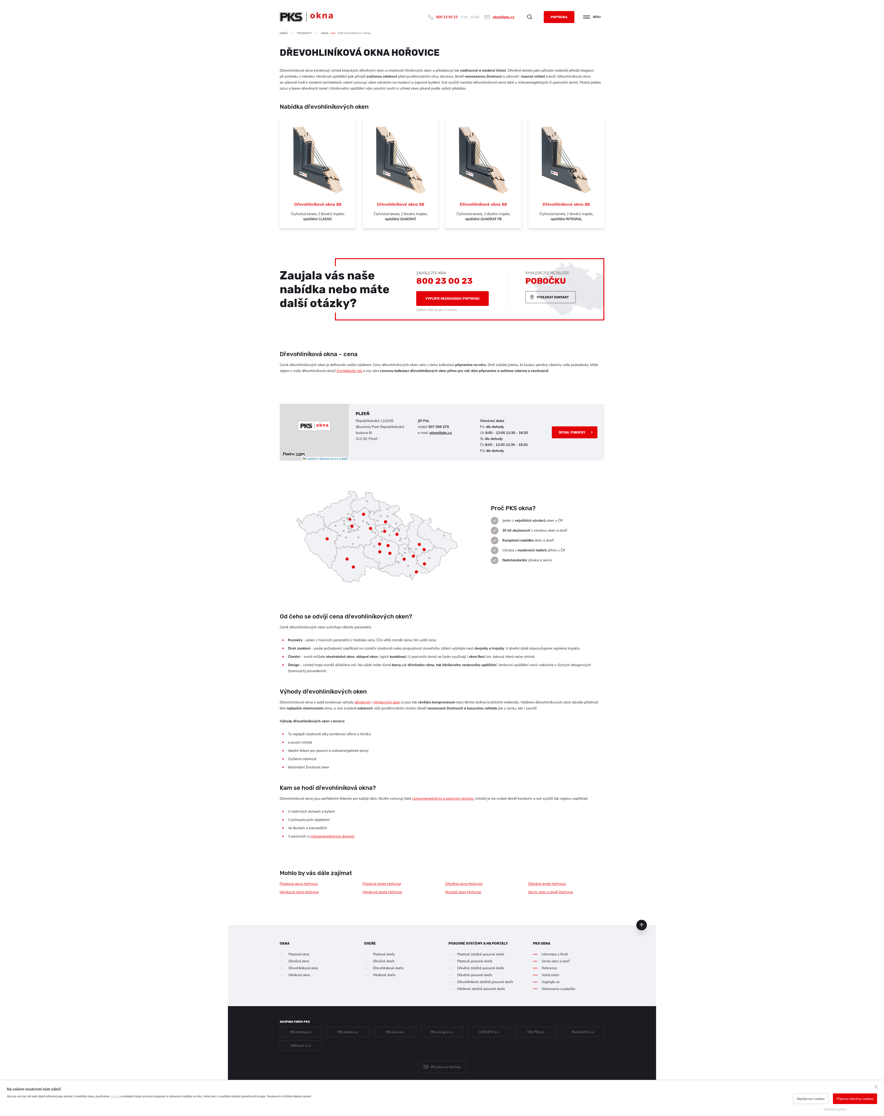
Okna (285, 943)
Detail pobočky (572, 432)
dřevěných (363, 702)
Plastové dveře (384, 954)
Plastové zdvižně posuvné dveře (480, 954)
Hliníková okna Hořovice (299, 892)
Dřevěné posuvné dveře (474, 975)
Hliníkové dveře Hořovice (382, 892)
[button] (314, 426)
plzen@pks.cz (441, 433)
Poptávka (559, 17)
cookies (115, 1096)
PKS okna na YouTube (446, 1067)
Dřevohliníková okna (303, 968)
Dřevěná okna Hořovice (464, 884)
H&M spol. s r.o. (301, 1045)
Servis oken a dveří (556, 961)
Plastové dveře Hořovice (382, 884)
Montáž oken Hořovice (463, 892)
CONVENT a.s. (489, 1032)
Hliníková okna (299, 975)
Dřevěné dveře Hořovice (547, 884)
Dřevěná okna (298, 961)
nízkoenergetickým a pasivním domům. (443, 798)
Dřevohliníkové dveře (388, 968)
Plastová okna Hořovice (299, 884)
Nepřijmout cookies (811, 1099)
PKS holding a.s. (301, 1032)
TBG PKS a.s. (536, 1032)
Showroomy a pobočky (558, 989)
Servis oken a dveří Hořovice (550, 892)
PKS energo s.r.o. (441, 1032)
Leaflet (310, 458)
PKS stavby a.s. (347, 1032)
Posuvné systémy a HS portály (478, 943)
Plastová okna (298, 954)
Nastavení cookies (835, 1109)
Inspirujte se (551, 982)
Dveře (370, 943)
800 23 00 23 (447, 17)
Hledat (529, 17)
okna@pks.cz (503, 17)
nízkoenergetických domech (332, 836)
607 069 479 (438, 427)
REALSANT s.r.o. (583, 1032)
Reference (549, 968)
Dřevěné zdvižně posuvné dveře (480, 968)
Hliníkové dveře (384, 975)
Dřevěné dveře (384, 961)
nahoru (641, 925)
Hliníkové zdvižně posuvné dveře (481, 989)
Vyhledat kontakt (553, 297)
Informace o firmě (555, 954)
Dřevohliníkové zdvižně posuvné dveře (485, 982)
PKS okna (541, 943)
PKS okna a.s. (395, 1032)
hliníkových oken (387, 702)
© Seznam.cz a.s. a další (332, 458)
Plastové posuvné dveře (474, 961)
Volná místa (550, 975)
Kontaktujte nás (349, 371)
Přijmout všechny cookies (855, 1099)
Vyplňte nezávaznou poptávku (452, 298)
